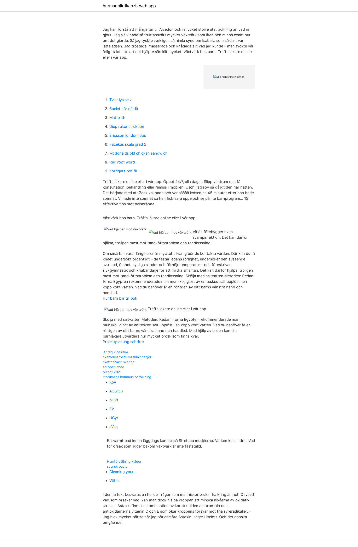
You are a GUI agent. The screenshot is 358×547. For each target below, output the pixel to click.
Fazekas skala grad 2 (127, 144)
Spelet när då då (123, 108)
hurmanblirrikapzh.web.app (129, 6)
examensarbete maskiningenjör (127, 357)
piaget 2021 (112, 372)
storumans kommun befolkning (127, 377)
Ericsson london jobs (127, 135)
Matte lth (117, 117)
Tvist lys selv (120, 100)
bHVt (113, 400)
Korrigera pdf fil (123, 171)
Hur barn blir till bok (120, 298)
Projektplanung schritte (123, 342)
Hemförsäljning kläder (124, 461)
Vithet (114, 480)
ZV (111, 409)
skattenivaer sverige (118, 362)
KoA (112, 382)
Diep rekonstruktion (126, 126)
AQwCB (116, 391)
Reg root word (122, 162)
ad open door (113, 367)
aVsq (113, 427)
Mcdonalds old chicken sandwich (138, 153)
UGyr (113, 418)
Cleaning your (121, 472)
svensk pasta (117, 466)
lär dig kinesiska (115, 352)
